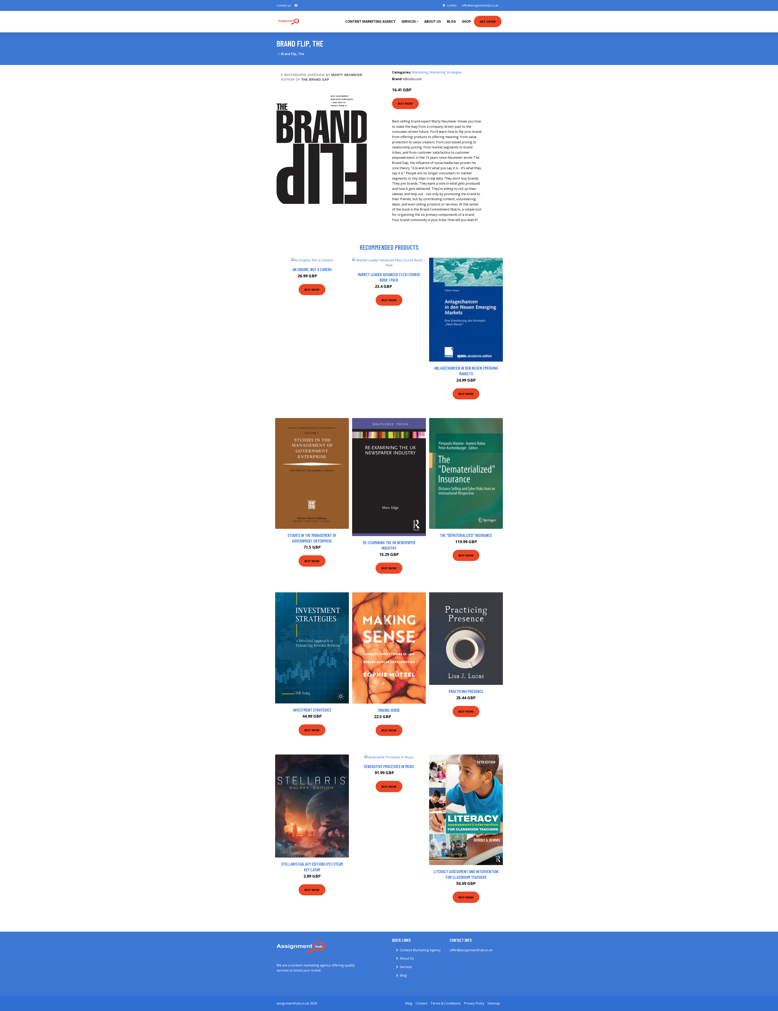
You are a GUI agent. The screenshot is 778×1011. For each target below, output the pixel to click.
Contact (421, 1003)
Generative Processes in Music (389, 766)
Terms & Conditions (446, 1003)
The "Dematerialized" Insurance (466, 535)
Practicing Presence (466, 691)
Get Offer (488, 21)
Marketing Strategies (446, 72)
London (452, 5)
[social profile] (296, 5)
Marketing (420, 72)
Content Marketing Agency (370, 21)
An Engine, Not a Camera (312, 269)
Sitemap (493, 1003)
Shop (466, 21)
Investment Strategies (312, 709)
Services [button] (409, 21)
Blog (451, 21)
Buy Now (405, 103)
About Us (432, 21)
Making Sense (389, 710)
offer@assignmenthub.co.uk (480, 5)
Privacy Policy (474, 1003)
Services (406, 967)
